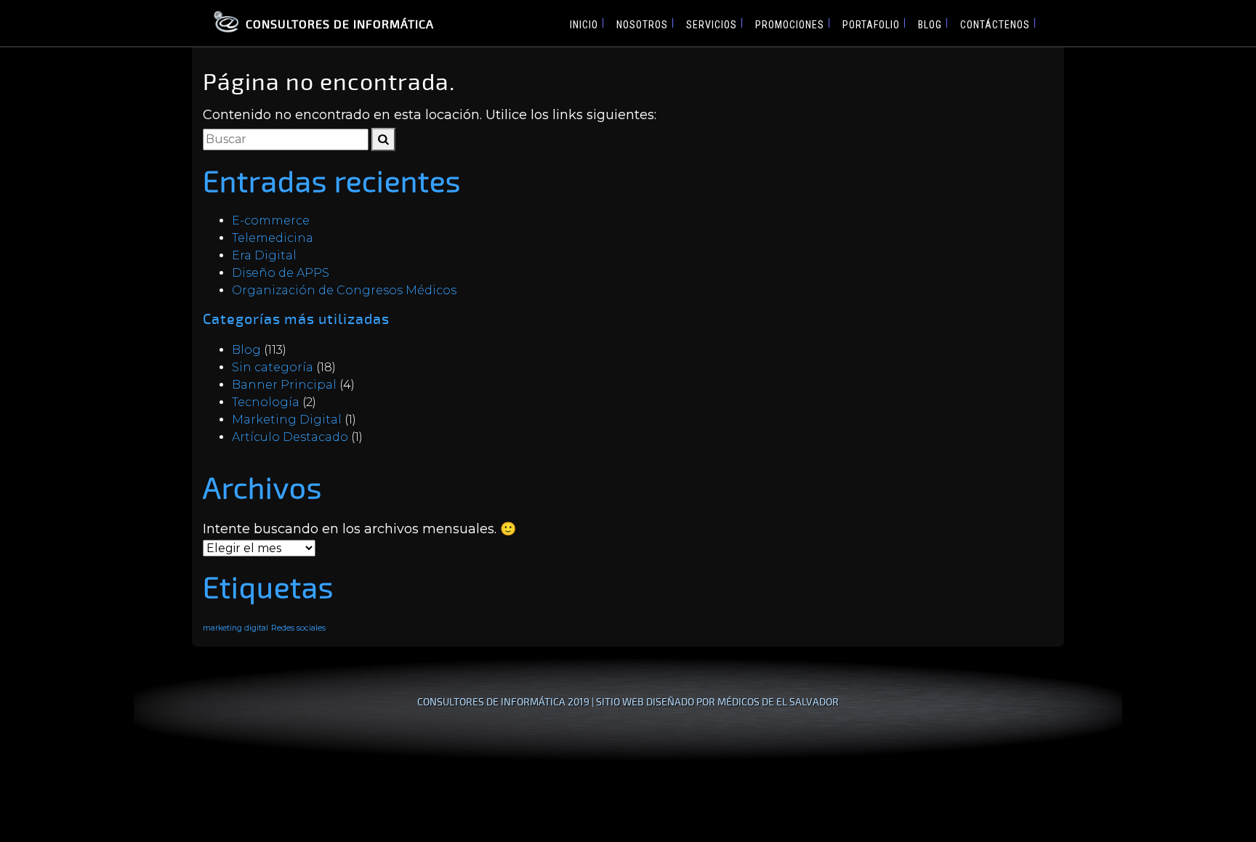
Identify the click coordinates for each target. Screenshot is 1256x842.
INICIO (584, 25)
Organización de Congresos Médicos (344, 290)
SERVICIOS (711, 25)
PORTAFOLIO (871, 25)
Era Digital (264, 255)
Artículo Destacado (290, 437)
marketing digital (235, 628)
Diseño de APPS (280, 273)
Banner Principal (284, 385)
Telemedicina (272, 238)
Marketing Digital (287, 419)
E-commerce (271, 220)
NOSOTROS (642, 25)
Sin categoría (272, 367)
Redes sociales (298, 628)
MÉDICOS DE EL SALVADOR (778, 701)
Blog (246, 350)
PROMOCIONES (789, 25)
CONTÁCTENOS (995, 25)
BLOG (930, 25)
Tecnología (265, 402)
